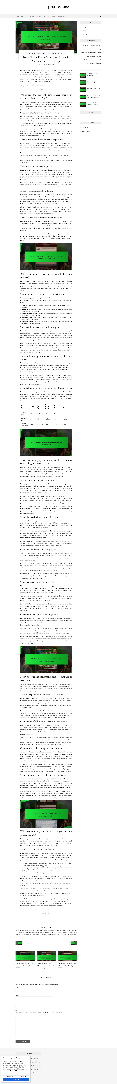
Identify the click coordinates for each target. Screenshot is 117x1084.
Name (18, 987)
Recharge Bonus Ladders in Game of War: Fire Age (92, 61)
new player (33, 221)
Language (61, 16)
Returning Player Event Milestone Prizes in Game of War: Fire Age (45, 965)
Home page (19, 16)
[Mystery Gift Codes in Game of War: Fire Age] (19, 943)
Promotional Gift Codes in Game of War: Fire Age (93, 103)
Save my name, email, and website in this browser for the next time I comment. (39, 1012)
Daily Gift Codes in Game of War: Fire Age (93, 74)
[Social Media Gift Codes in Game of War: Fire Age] (73, 943)
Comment (19, 1016)
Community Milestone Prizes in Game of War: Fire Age (94, 89)
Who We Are (41, 16)
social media (38, 756)
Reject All (23, 1076)
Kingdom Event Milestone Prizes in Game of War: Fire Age (46, 53)
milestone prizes (28, 298)
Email (18, 995)
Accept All (16, 1079)
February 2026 (85, 131)
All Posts (51, 16)
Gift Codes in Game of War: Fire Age (91, 47)
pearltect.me (58, 6)
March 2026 (84, 127)
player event (31, 143)
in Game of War (47, 102)
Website (18, 1003)
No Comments (46, 913)
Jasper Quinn (50, 64)
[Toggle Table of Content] (41, 89)
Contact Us (30, 16)
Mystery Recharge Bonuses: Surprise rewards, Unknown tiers (94, 82)
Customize (9, 1076)
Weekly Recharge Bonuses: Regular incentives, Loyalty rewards (93, 96)
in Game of (34, 281)
